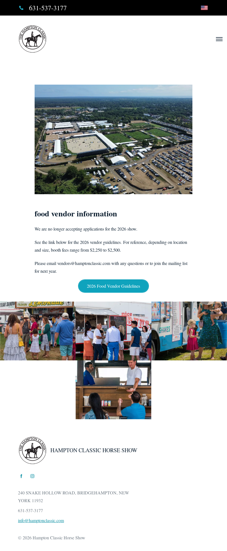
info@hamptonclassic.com (41, 520)
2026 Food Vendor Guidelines (113, 286)
